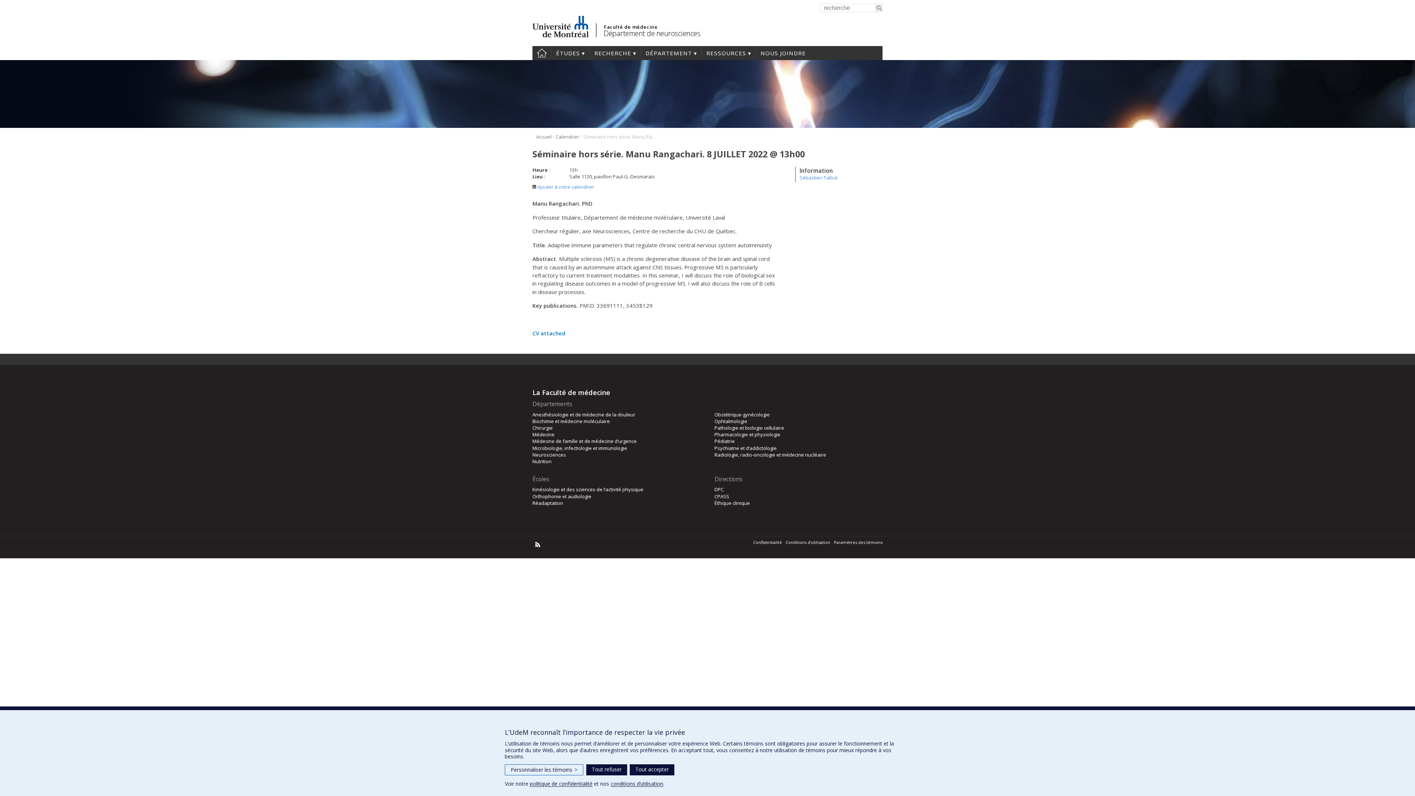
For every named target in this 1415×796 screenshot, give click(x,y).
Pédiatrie (725, 441)
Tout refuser (607, 769)
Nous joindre (783, 53)
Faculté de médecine (630, 27)
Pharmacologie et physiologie (747, 434)
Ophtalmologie (731, 421)
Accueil (542, 53)
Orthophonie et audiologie (561, 496)
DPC (719, 489)
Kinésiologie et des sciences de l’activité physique (587, 489)
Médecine (543, 434)
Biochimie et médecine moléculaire (571, 421)
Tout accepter (652, 769)
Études (568, 53)
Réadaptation (547, 503)
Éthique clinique (732, 503)
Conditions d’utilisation (808, 542)
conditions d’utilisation (637, 783)
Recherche (612, 53)
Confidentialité (767, 542)
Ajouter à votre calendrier (565, 187)
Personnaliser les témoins (544, 769)
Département (669, 53)
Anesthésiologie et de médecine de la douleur (583, 414)
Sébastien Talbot (819, 177)
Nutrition (542, 461)
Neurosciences (549, 454)
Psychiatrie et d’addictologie (746, 448)
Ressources (726, 53)
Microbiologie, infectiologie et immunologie (579, 448)
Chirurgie (542, 428)
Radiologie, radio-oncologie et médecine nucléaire (770, 454)
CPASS (722, 496)
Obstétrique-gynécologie (742, 414)
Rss (537, 544)
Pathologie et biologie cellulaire (749, 428)
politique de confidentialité (561, 783)
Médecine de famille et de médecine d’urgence (584, 441)
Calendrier (567, 136)
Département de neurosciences (652, 33)
